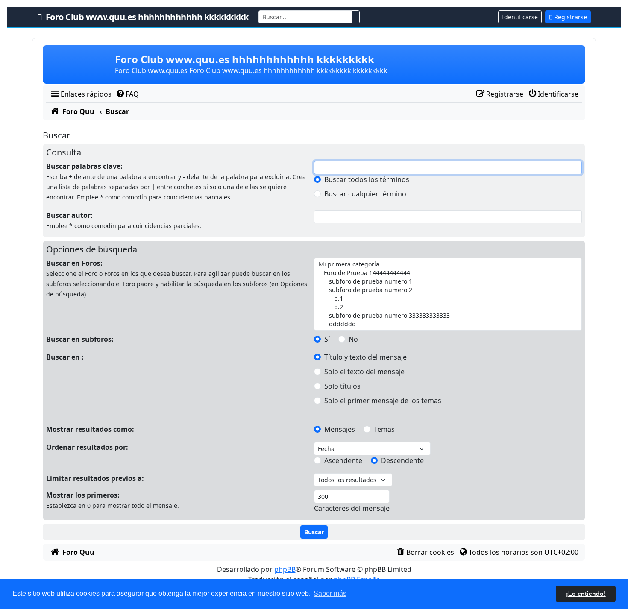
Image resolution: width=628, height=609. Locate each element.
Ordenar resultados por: (87, 447)
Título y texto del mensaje (365, 357)
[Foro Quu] (79, 64)
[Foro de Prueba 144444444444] (447, 273)
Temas (384, 429)
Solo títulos (342, 386)
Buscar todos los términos (366, 179)
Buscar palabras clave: (84, 166)
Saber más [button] (330, 593)
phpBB (285, 569)
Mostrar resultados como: (90, 429)
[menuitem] (80, 94)
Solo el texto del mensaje (364, 371)
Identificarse (520, 17)
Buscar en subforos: (80, 339)
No (353, 339)
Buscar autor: (69, 215)
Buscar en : (65, 357)
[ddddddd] (447, 324)
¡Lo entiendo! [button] (586, 593)
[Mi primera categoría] (447, 264)
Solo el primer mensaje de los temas (382, 400)
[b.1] (447, 298)
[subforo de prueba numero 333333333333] (447, 315)
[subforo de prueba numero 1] (447, 281)
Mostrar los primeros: (83, 495)
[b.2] (447, 307)
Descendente (402, 460)
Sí (327, 339)
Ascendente (343, 460)
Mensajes (339, 429)
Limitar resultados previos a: (95, 478)
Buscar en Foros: (74, 263)
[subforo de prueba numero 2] (447, 290)
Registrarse (569, 17)
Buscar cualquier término (365, 194)
